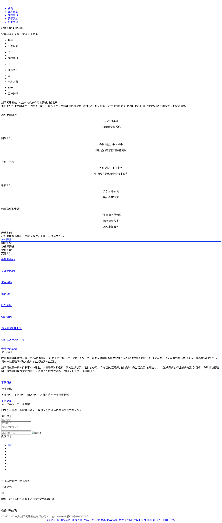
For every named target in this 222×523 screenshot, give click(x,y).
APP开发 (6, 239)
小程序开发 (7, 246)
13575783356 (14, 493)
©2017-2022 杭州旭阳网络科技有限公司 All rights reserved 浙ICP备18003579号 (45, 516)
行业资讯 (12, 469)
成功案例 (12, 457)
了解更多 (6, 382)
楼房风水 (100, 519)
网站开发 (6, 243)
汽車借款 (112, 519)
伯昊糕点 (65, 519)
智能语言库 (52, 519)
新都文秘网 (125, 519)
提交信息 (6, 436)
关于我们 (12, 463)
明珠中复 (89, 519)
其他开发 (6, 253)
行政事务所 (139, 519)
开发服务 (12, 451)
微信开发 (6, 250)
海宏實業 (77, 519)
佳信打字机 (168, 519)
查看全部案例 (9, 348)
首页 (10, 445)
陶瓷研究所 (153, 519)
